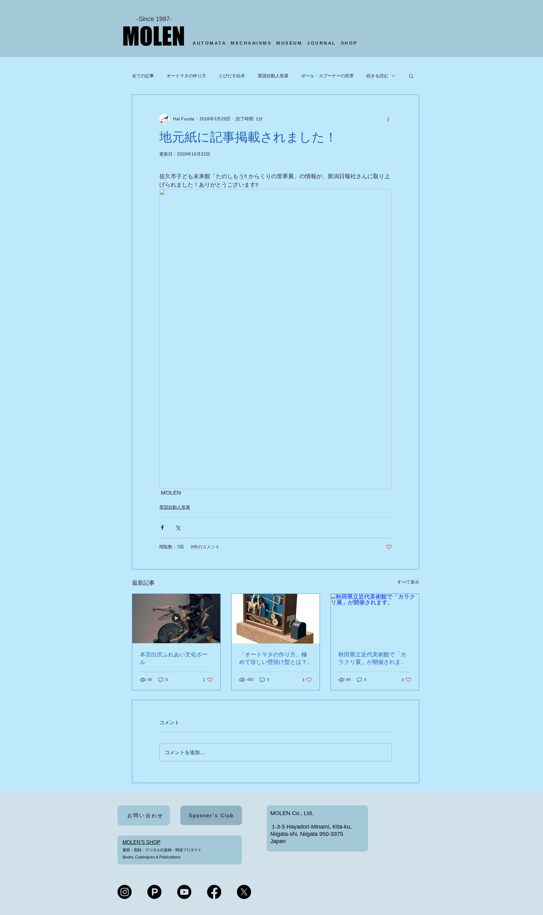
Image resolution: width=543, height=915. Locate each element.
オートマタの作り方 (186, 75)
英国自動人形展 (273, 75)
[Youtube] (184, 892)
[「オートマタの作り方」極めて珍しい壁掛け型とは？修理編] (276, 619)
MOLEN (153, 36)
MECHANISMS (251, 43)
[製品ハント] (154, 892)
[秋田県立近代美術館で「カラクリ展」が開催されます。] (375, 619)
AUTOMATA (212, 43)
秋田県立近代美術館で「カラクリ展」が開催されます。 (372, 658)
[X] (244, 892)
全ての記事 (143, 75)
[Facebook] (214, 892)
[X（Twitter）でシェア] (178, 527)
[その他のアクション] (388, 119)
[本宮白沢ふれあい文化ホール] (176, 619)
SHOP (350, 43)
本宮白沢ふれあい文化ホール (174, 658)
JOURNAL (321, 43)
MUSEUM (289, 43)
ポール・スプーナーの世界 (327, 75)
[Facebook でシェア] (162, 527)
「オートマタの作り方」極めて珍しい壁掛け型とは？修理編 (273, 658)
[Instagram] (125, 892)
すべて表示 (408, 581)
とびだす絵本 (232, 75)
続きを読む (377, 75)
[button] (411, 75)
